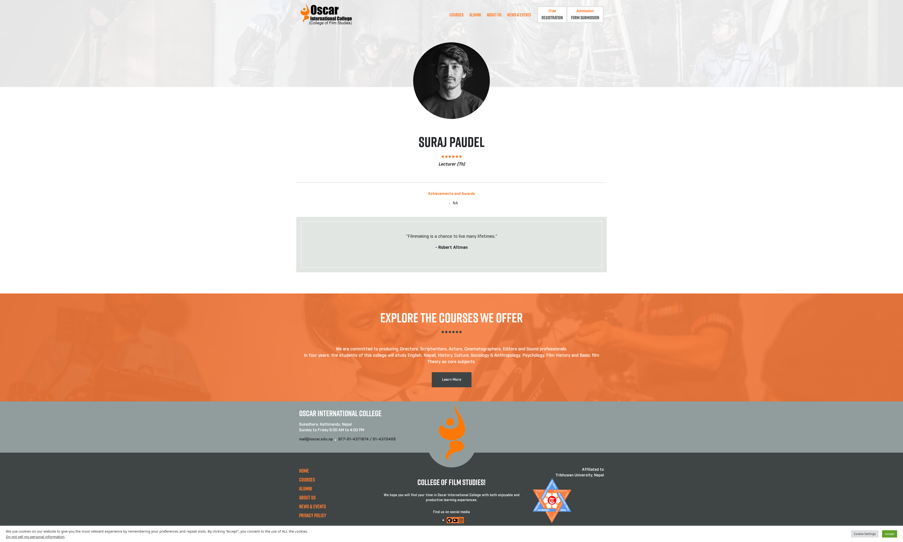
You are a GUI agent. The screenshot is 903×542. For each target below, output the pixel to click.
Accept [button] (889, 534)
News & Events (519, 14)
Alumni (475, 14)
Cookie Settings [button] (865, 534)
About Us (494, 14)
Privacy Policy (312, 515)
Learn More (451, 379)
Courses (456, 14)
